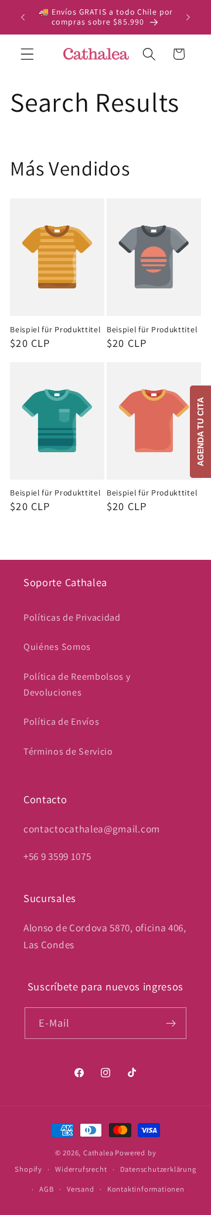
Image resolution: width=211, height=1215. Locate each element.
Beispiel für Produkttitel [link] (55, 330)
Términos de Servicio (68, 751)
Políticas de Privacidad (72, 617)
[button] (27, 54)
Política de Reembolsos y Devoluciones (77, 684)
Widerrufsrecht (81, 1169)
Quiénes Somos (57, 647)
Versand (80, 1189)
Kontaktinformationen (146, 1189)
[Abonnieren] (171, 1023)
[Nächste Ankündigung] (188, 17)
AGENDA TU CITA (200, 431)
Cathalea (98, 1153)
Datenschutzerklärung (158, 1169)
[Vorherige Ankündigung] (23, 17)
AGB (46, 1189)
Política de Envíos (61, 721)
